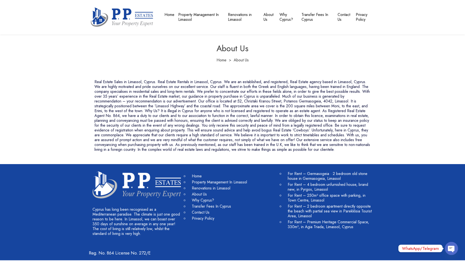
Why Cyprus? (286, 17)
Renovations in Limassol (240, 17)
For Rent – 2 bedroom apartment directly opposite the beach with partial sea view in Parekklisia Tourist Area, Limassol (330, 211)
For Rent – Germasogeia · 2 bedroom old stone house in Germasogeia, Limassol (327, 176)
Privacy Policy (361, 17)
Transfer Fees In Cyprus (315, 17)
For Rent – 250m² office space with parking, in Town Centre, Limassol (326, 198)
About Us (268, 17)
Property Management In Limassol (198, 17)
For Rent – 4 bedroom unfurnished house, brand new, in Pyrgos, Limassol (328, 187)
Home (169, 14)
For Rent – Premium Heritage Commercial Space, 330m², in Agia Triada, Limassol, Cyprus (328, 224)
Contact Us (344, 17)
